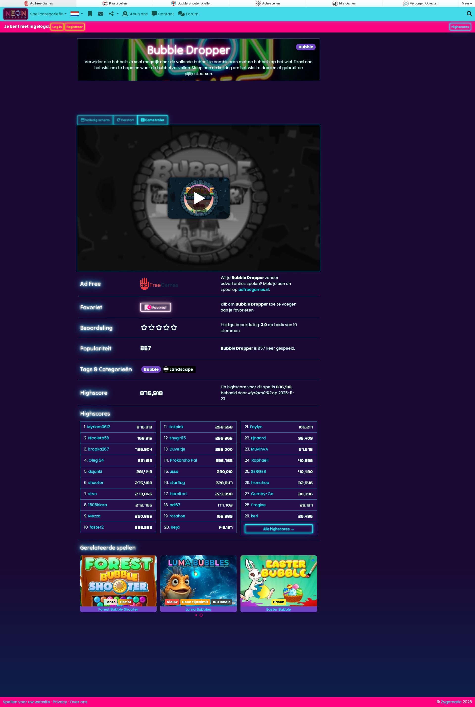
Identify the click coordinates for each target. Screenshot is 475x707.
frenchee (260, 482)
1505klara (97, 505)
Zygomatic (451, 702)
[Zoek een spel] (469, 14)
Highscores (460, 27)
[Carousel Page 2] (201, 615)
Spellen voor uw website (26, 702)
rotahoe (177, 516)
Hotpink (176, 427)
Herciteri (178, 494)
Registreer (75, 27)
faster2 (97, 527)
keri (254, 516)
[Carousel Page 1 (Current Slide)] (196, 615)
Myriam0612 (98, 427)
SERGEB (258, 471)
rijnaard (258, 438)
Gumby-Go (262, 494)
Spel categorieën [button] (47, 14)
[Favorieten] (90, 14)
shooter (96, 482)
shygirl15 (177, 438)
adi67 (175, 505)
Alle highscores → (278, 528)
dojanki (95, 471)
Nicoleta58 (98, 438)
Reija (175, 527)
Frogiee (258, 505)
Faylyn (256, 427)
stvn (92, 494)
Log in (57, 27)
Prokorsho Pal (183, 460)
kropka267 (98, 449)
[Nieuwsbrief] (100, 14)
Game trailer (154, 120)
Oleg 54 (96, 460)
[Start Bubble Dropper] (198, 198)
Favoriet (158, 307)
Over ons (78, 702)
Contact (165, 14)
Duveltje (177, 449)
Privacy (60, 702)
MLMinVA (259, 449)
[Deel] (113, 14)
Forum (191, 14)
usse (174, 471)
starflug (177, 482)
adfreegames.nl (253, 289)
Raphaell (259, 460)
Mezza (94, 516)
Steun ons (138, 14)
